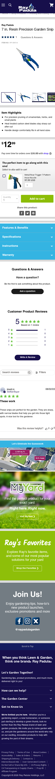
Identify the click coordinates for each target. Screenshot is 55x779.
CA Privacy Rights (39, 765)
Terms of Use (23, 752)
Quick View (15, 180)
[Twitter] (36, 621)
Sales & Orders (23, 755)
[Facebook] (19, 621)
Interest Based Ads (10, 761)
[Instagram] (27, 621)
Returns (37, 755)
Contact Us (28, 758)
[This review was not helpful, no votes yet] (52, 428)
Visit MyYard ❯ (27, 517)
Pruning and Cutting (40, 14)
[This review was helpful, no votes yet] (46, 428)
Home (5, 14)
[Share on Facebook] (21, 213)
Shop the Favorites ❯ (27, 568)
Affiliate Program (9, 771)
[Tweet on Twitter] (27, 213)
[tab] (27, 228)
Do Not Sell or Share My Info (15, 765)
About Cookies (40, 752)
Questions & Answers (27, 269)
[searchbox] (13, 372)
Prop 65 (40, 768)
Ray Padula (8, 25)
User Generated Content (33, 761)
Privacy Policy (8, 752)
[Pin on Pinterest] (33, 213)
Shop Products (18, 14)
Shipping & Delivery (11, 758)
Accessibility (7, 755)
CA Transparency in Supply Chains (17, 768)
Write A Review (27, 357)
